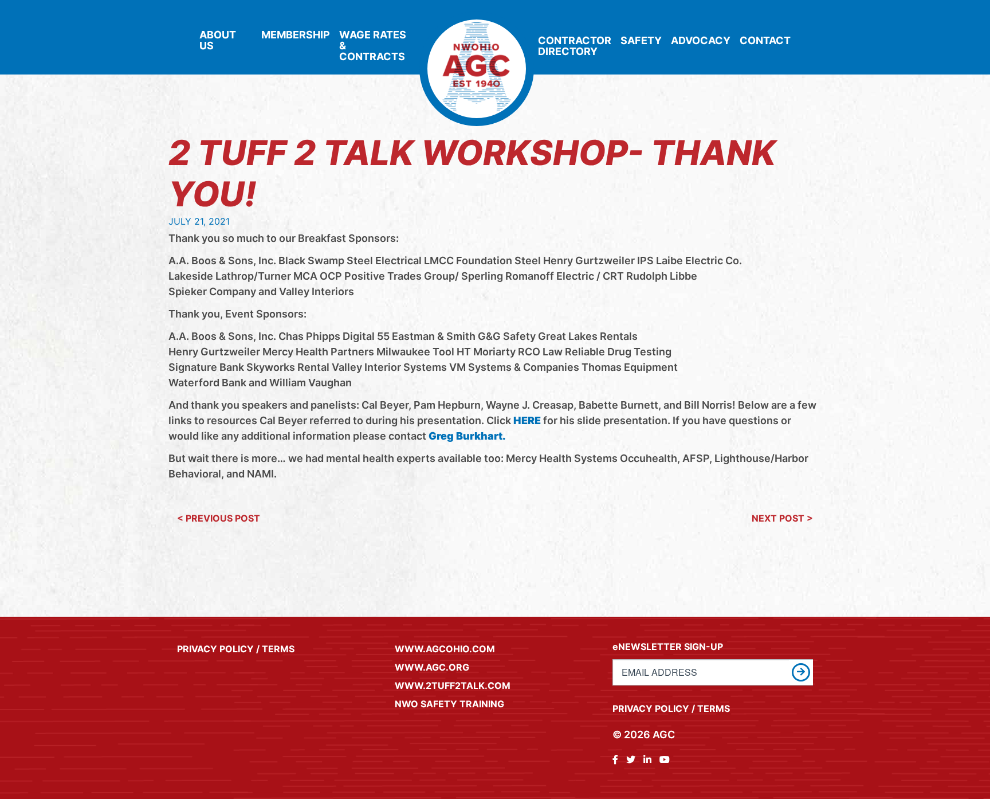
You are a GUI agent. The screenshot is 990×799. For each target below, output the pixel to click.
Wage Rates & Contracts (372, 45)
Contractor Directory (574, 45)
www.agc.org (432, 667)
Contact (765, 40)
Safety (641, 40)
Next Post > (782, 518)
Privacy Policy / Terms (235, 649)
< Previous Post (218, 518)
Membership (295, 35)
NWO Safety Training (449, 704)
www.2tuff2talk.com (452, 685)
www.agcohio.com (445, 649)
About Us (217, 40)
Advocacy (700, 40)
